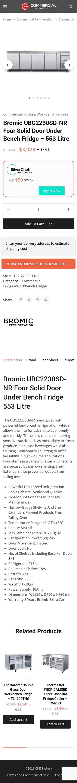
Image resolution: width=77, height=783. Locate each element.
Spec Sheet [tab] (49, 360)
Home (7, 19)
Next (69, 65)
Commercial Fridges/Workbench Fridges (35, 114)
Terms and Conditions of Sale (28, 775)
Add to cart (35, 224)
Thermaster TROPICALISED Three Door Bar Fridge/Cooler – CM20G (55, 694)
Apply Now (51, 191)
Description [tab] (12, 360)
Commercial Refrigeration (35, 19)
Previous (8, 65)
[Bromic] (18, 322)
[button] (18, 719)
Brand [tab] (31, 360)
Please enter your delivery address (37, 264)
